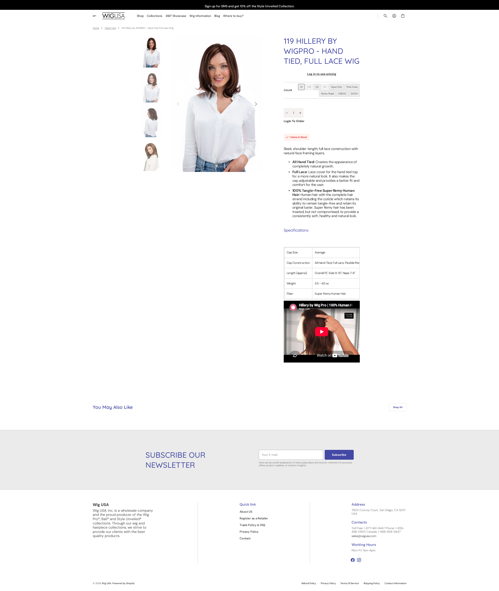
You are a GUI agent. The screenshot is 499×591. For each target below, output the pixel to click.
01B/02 (343, 94)
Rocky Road (328, 94)
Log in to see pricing (321, 74)
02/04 (355, 94)
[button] (385, 16)
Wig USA (106, 583)
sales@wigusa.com (364, 536)
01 (302, 87)
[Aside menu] (97, 16)
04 (325, 87)
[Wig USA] (113, 16)
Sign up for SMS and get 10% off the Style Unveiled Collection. (249, 6)
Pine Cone (353, 87)
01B (310, 87)
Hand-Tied (110, 28)
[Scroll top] (494, 586)
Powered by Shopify (123, 583)
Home (96, 28)
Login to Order (294, 121)
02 (318, 87)
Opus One (337, 87)
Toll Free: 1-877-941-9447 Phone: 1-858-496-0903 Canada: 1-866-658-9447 (378, 529)
